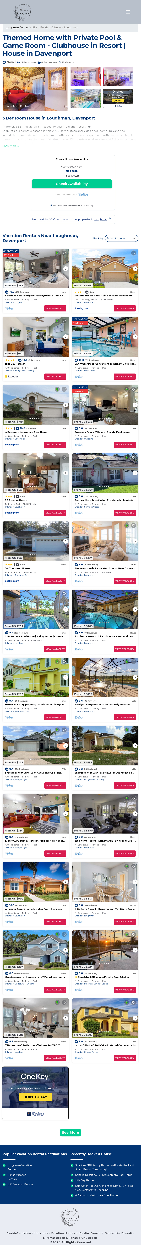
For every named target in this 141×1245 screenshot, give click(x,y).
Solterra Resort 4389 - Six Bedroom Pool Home (104, 295)
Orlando (56, 27)
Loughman (71, 27)
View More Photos (18, 106)
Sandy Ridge (20, 439)
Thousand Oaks (22, 575)
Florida (44, 27)
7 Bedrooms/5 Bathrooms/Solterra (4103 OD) (32, 1045)
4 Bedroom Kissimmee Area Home (26, 432)
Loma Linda (89, 370)
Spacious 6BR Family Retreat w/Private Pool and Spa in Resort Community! (104, 1167)
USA (34, 27)
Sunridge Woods (91, 507)
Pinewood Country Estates (96, 984)
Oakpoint (88, 439)
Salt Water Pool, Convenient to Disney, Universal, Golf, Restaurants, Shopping (104, 1187)
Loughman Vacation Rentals (19, 1167)
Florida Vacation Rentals (16, 1177)
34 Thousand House (17, 568)
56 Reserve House (16, 500)
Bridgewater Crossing (24, 370)
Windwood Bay (22, 711)
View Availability (55, 308)
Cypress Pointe (91, 1052)
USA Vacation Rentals (20, 1184)
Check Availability (72, 184)
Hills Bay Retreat (15, 363)
